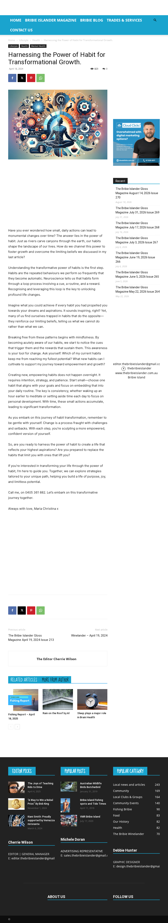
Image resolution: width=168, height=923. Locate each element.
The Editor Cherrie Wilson (56, 659)
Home (15, 20)
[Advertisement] (57, 193)
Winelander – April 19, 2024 (89, 635)
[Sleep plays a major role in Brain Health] (92, 699)
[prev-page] (10, 726)
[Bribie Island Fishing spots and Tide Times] (69, 805)
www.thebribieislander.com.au (136, 373)
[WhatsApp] (40, 78)
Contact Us (21, 29)
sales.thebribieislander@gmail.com (88, 855)
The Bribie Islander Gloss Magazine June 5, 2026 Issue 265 (137, 274)
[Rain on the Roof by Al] (58, 699)
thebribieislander (139, 368)
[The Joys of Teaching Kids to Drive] (16, 787)
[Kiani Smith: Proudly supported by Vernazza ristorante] (16, 820)
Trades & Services (124, 20)
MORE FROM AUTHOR (55, 679)
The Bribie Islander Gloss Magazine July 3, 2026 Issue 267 (137, 240)
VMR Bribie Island (90, 816)
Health (36, 40)
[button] (155, 20)
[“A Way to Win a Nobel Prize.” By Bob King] (16, 804)
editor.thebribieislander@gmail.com (138, 364)
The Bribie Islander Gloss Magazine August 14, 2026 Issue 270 (137, 193)
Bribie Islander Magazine (50, 20)
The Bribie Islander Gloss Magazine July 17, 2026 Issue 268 (137, 225)
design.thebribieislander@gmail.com (141, 866)
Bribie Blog (91, 20)
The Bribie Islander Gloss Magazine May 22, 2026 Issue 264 (138, 289)
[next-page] (17, 726)
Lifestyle (23, 40)
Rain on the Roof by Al (56, 713)
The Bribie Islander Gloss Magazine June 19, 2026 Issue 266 (135, 257)
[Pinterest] (31, 78)
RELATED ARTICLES (24, 679)
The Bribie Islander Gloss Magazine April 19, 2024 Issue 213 (31, 638)
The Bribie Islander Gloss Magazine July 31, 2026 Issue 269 (137, 210)
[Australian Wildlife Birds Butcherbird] (69, 786)
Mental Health (38, 46)
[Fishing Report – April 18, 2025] (23, 700)
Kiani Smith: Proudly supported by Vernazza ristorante (41, 820)
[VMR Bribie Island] (69, 820)
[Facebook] (12, 78)
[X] (22, 78)
